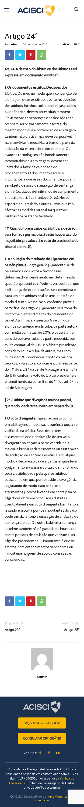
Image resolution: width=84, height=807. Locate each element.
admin (14, 44)
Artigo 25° (71, 630)
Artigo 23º (12, 630)
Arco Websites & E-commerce (54, 798)
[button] (76, 9)
